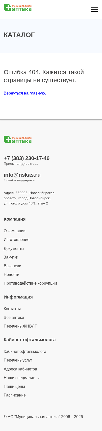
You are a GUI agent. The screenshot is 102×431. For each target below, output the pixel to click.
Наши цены (14, 386)
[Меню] (94, 9)
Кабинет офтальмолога (25, 351)
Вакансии (12, 266)
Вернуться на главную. (25, 93)
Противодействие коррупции (30, 283)
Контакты (12, 309)
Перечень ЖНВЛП (21, 326)
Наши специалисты (22, 378)
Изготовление (16, 239)
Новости (11, 274)
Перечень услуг (18, 360)
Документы (14, 248)
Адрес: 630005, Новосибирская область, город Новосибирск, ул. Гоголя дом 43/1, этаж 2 (29, 198)
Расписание (15, 395)
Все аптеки (14, 317)
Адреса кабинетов (20, 369)
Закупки (11, 257)
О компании (15, 231)
